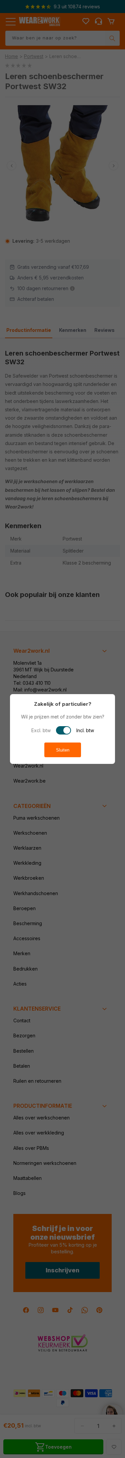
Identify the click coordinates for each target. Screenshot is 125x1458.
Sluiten (62, 750)
